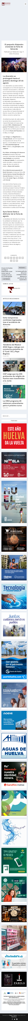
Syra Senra (21, 219)
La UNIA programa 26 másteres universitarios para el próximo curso (13, 403)
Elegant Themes (13, 1015)
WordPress (14, 1016)
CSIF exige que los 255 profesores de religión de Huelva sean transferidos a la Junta (14, 377)
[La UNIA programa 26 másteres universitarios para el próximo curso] (14, 391)
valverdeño (7, 101)
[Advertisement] (14, 23)
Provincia (16, 54)
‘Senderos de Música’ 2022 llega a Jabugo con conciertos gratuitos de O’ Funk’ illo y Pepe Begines (13, 349)
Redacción (16, 52)
